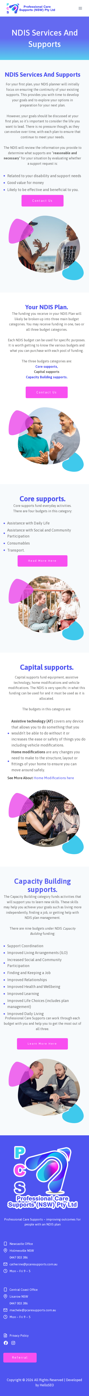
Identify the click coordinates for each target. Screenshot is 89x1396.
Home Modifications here (54, 778)
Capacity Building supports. (46, 377)
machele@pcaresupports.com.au (33, 1310)
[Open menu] (80, 8)
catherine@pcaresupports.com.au (33, 1264)
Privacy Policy (19, 1335)
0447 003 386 (19, 1257)
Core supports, (46, 366)
